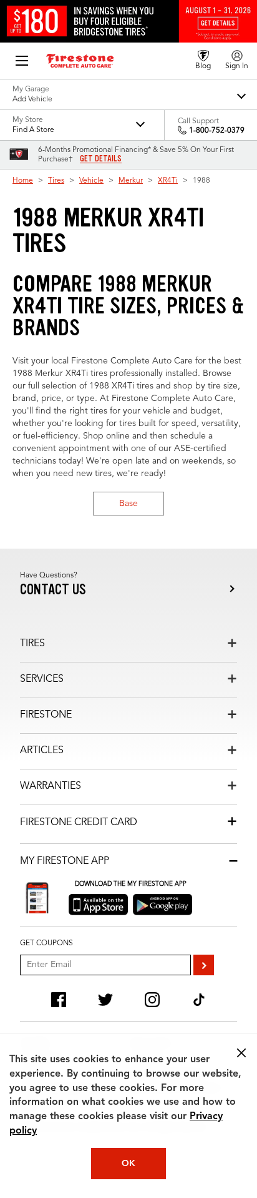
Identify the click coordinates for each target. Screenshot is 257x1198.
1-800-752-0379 (217, 131)
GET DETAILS (101, 159)
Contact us (53, 590)
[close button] (241, 1053)
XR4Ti (168, 181)
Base (128, 503)
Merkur (131, 181)
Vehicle (91, 181)
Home (22, 181)
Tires (56, 181)
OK (128, 1163)
